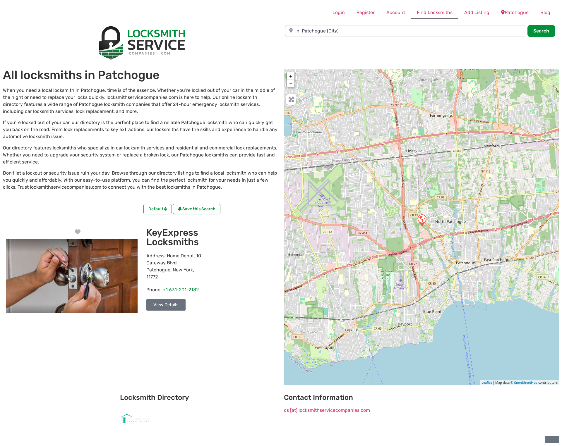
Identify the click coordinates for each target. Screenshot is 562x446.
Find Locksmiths (435, 12)
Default (156, 208)
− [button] (291, 83)
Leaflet (487, 383)
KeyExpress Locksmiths (172, 237)
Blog (545, 12)
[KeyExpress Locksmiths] (421, 220)
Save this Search (198, 208)
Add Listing (476, 12)
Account (395, 12)
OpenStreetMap (525, 383)
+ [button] (290, 76)
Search (544, 31)
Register (366, 12)
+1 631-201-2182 (181, 289)
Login (339, 12)
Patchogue (517, 12)
